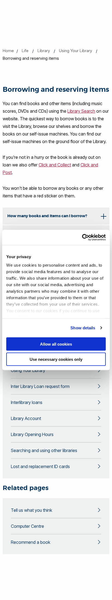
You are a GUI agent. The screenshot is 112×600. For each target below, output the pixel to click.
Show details (82, 328)
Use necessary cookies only (56, 359)
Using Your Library (75, 50)
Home (8, 50)
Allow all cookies (56, 344)
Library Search (81, 111)
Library (44, 50)
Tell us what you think (31, 510)
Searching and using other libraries (44, 450)
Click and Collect (55, 165)
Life (25, 50)
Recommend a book (30, 542)
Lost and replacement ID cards (40, 466)
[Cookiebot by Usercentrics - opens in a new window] (82, 237)
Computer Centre (27, 526)
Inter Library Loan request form (40, 386)
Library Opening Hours (32, 434)
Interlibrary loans (26, 402)
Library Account (26, 418)
